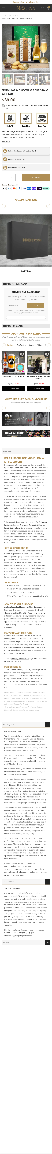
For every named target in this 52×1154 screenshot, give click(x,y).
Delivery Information (13, 326)
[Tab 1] (10, 345)
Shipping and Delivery (20, 659)
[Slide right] (48, 206)
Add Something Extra (16, 159)
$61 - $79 (12, 15)
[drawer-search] (42, 8)
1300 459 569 (26, 933)
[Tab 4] (39, 345)
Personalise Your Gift (16, 167)
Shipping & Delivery (11, 710)
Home (4, 15)
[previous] (2, 361)
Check (35, 306)
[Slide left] (4, 206)
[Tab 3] (31, 345)
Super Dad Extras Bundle (13, 377)
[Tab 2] (21, 345)
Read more (6, 141)
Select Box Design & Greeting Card (22, 151)
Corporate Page (26, 930)
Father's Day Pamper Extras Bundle (38, 378)
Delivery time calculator (15, 284)
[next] (49, 361)
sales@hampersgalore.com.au (21, 936)
